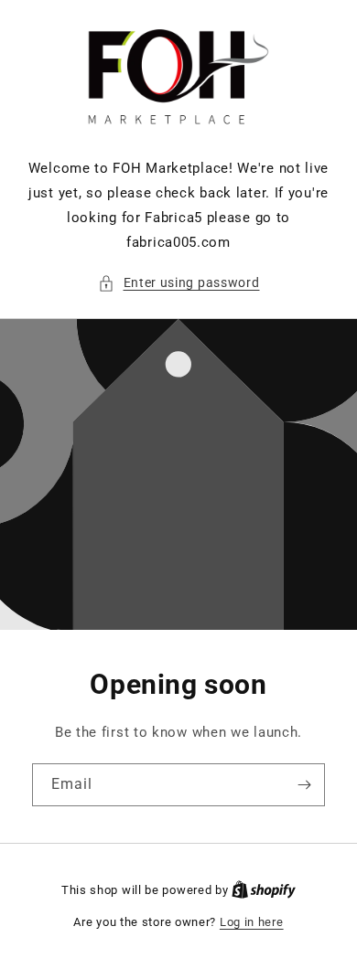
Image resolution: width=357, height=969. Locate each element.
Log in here (252, 922)
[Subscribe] (304, 784)
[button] (179, 283)
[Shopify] (264, 890)
